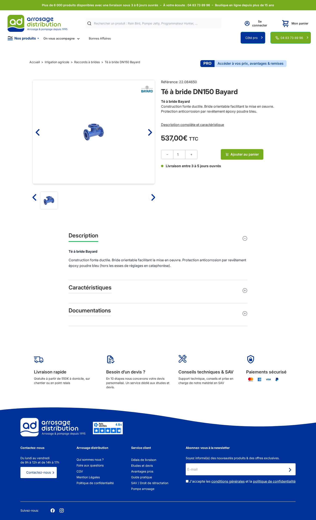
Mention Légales (88, 477)
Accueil (34, 62)
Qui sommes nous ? (90, 459)
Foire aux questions (90, 465)
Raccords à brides (87, 62)
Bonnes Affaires (100, 38)
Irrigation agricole (57, 62)
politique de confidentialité (274, 481)
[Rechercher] (89, 23)
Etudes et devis (142, 465)
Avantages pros (142, 471)
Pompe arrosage (142, 489)
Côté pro (251, 38)
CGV (80, 471)
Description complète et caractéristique (192, 124)
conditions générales (228, 481)
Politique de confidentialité (95, 483)
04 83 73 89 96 (292, 38)
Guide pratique (141, 477)
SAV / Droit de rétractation (149, 483)
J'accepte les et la (242, 481)
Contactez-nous (38, 472)
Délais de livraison (143, 460)
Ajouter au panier (244, 154)
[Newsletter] (289, 469)
